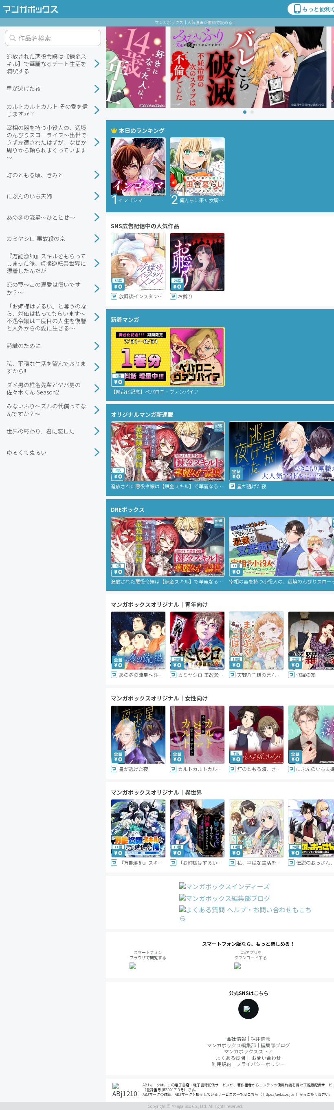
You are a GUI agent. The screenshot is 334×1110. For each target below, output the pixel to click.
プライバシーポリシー (260, 1063)
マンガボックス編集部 (231, 1045)
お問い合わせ (266, 1057)
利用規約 (221, 1063)
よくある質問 (230, 1057)
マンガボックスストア (248, 1051)
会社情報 (236, 1038)
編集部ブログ (275, 1045)
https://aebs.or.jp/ (279, 1094)
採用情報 (260, 1038)
